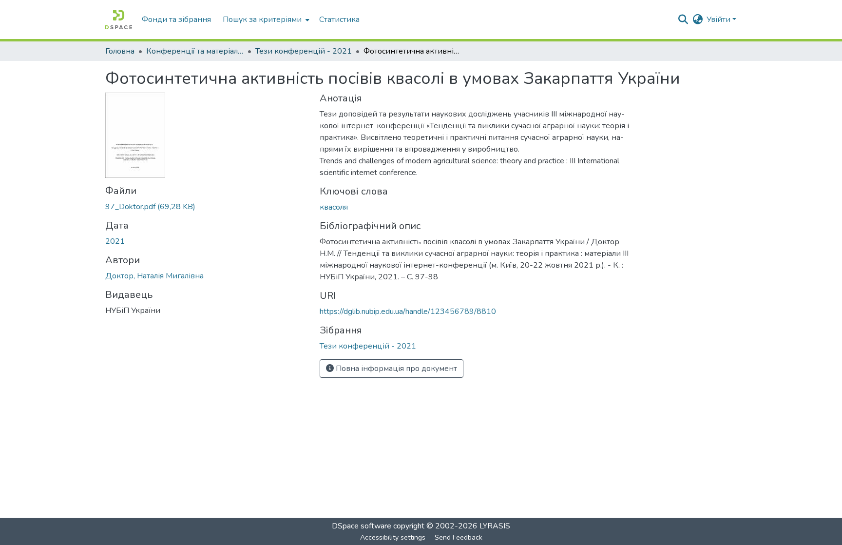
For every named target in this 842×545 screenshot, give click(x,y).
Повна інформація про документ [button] (395, 368)
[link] (206, 207)
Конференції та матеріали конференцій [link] (195, 51)
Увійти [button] (719, 19)
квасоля (334, 207)
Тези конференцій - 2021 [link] (303, 51)
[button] (118, 19)
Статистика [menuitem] (339, 19)
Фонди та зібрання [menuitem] (176, 19)
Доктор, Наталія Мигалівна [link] (154, 276)
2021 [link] (115, 241)
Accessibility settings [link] (392, 537)
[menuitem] (265, 19)
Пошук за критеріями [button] (262, 19)
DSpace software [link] (361, 526)
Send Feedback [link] (458, 537)
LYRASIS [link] (494, 526)
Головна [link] (119, 51)
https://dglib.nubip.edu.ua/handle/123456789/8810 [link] (408, 311)
